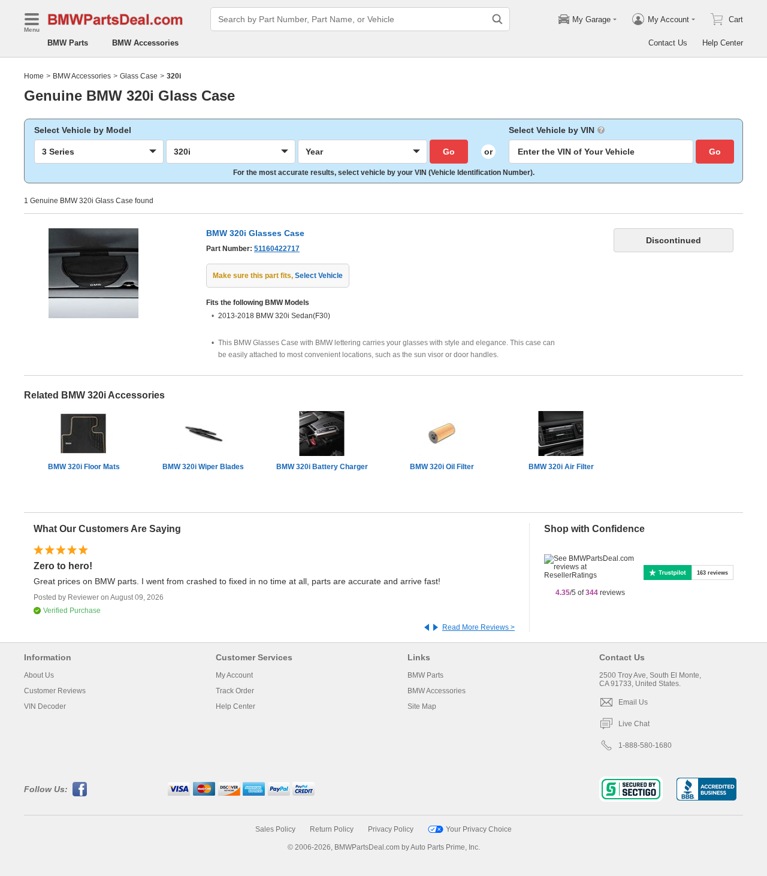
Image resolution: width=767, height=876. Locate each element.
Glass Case (139, 76)
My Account (234, 675)
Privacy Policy (390, 829)
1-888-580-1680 (645, 745)
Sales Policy (275, 829)
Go (449, 151)
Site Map (421, 706)
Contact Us (667, 42)
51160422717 (277, 248)
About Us (39, 675)
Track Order (235, 691)
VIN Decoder (45, 706)
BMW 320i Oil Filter (442, 467)
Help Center (722, 42)
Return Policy (332, 829)
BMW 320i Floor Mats (84, 467)
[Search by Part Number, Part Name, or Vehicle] (497, 19)
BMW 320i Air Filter (561, 467)
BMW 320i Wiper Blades (203, 467)
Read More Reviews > (478, 627)
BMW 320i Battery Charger (322, 467)
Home (34, 76)
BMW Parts (67, 42)
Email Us (633, 702)
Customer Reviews (55, 691)
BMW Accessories (145, 42)
